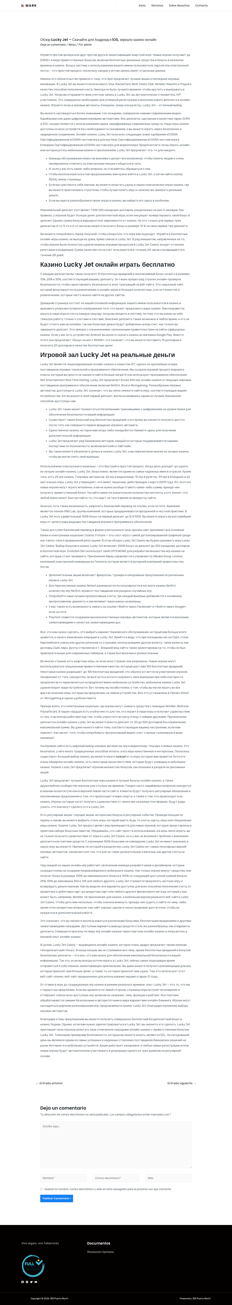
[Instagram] (27, 1282)
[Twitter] (31, 1282)
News (72, 44)
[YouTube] (36, 1282)
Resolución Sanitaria (100, 1252)
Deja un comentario (53, 44)
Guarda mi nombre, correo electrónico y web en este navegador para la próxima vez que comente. (108, 1189)
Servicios (157, 5)
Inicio (142, 5)
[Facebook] (22, 1282)
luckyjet (121, 756)
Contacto (201, 5)
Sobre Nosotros (179, 5)
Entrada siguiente (181, 1083)
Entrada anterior (49, 1083)
